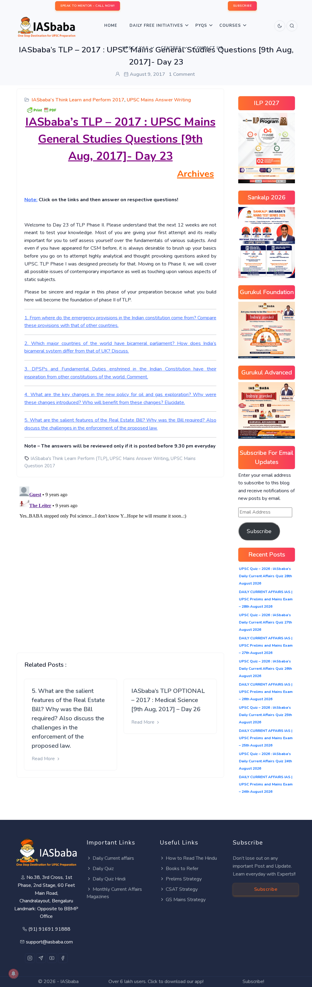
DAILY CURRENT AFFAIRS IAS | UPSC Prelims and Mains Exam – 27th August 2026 (265, 645)
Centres (171, 48)
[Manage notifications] (13, 973)
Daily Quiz (103, 868)
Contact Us (208, 48)
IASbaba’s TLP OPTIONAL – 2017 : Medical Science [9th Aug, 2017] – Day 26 (168, 700)
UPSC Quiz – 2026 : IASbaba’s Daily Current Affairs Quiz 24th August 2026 (265, 761)
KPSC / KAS (135, 48)
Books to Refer (182, 868)
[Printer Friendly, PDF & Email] (41, 109)
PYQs (201, 25)
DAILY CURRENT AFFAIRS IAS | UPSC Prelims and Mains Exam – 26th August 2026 (265, 691)
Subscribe (259, 531)
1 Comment (182, 74)
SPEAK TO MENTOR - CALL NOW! (87, 6)
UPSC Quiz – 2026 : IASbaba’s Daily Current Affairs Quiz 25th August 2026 (265, 715)
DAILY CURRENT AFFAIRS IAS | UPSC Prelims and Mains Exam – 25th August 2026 (265, 738)
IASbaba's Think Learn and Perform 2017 (78, 100)
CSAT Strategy (182, 889)
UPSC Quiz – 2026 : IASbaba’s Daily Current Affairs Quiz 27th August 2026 (265, 622)
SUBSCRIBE (242, 6)
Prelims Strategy (184, 879)
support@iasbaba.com (49, 942)
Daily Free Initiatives (156, 25)
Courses (230, 25)
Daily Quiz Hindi (109, 879)
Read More (44, 759)
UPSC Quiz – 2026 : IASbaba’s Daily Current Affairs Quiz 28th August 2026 (265, 576)
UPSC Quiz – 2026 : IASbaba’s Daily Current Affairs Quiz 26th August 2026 (265, 668)
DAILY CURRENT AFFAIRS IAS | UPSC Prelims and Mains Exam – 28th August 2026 (265, 599)
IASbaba (69, 981)
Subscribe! (253, 981)
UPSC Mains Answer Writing (159, 100)
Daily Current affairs (113, 858)
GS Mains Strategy (186, 899)
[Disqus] (120, 560)
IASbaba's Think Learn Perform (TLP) (69, 458)
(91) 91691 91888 (49, 929)
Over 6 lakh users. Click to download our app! (156, 981)
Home (110, 25)
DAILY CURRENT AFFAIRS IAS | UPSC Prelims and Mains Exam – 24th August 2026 (265, 784)
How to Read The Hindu (191, 858)
